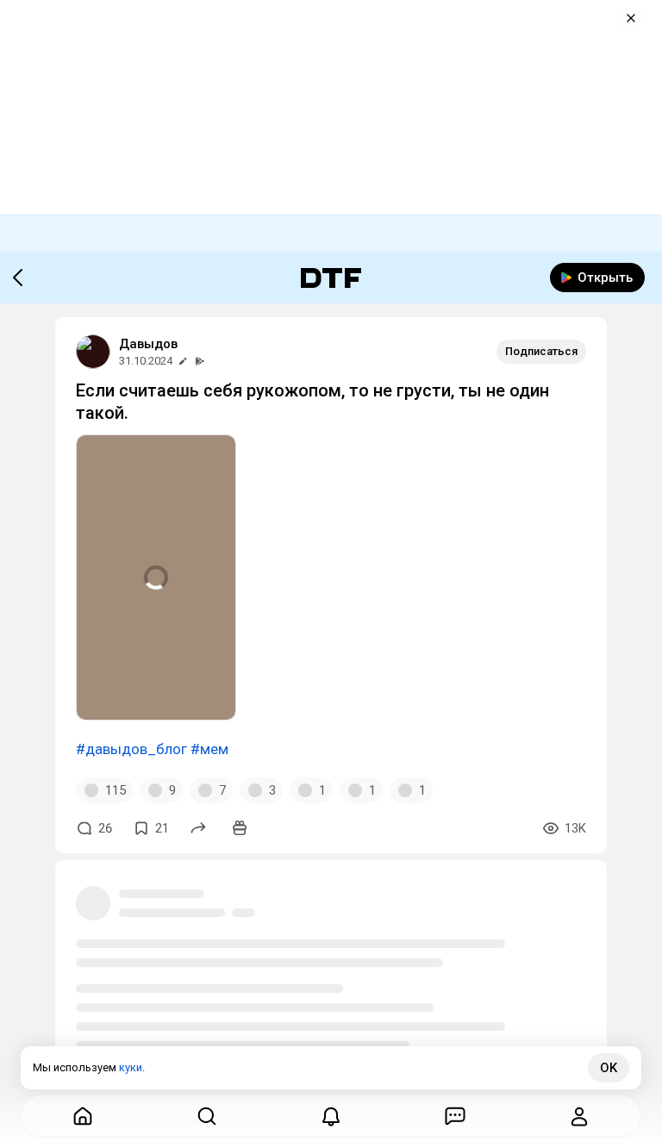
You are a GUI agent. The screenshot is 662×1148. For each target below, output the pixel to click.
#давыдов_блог (131, 749)
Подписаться (541, 351)
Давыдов (148, 344)
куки (130, 1067)
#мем (209, 749)
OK (608, 1068)
